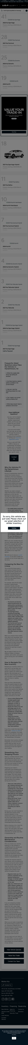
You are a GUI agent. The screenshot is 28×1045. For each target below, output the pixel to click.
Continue (14, 528)
